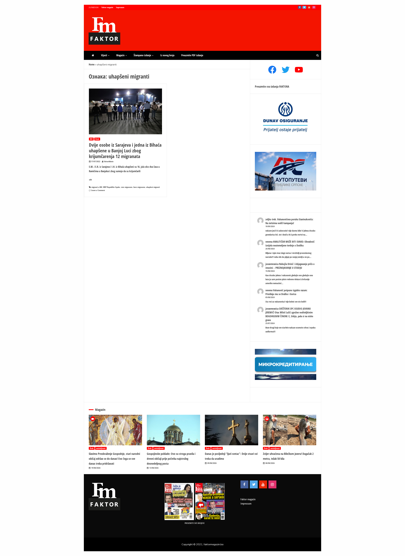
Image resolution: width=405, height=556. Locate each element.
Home (91, 64)
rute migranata (126, 187)
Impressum (120, 7)
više (90, 179)
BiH (91, 139)
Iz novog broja (167, 55)
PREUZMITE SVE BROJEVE (195, 523)
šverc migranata (139, 187)
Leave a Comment (98, 190)
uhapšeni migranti (153, 187)
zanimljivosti (101, 448)
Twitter (304, 7)
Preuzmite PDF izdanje (192, 55)
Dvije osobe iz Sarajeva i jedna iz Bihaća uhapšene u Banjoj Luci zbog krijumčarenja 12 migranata (125, 150)
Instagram (314, 7)
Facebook (299, 7)
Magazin (120, 55)
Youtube (309, 7)
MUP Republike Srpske (111, 187)
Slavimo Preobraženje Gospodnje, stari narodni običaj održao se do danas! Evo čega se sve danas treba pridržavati (114, 458)
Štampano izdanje (142, 55)
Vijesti (104, 55)
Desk (97, 139)
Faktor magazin (107, 7)
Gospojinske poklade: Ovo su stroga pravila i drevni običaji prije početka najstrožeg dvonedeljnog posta (171, 458)
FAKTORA (284, 86)
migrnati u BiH (96, 187)
